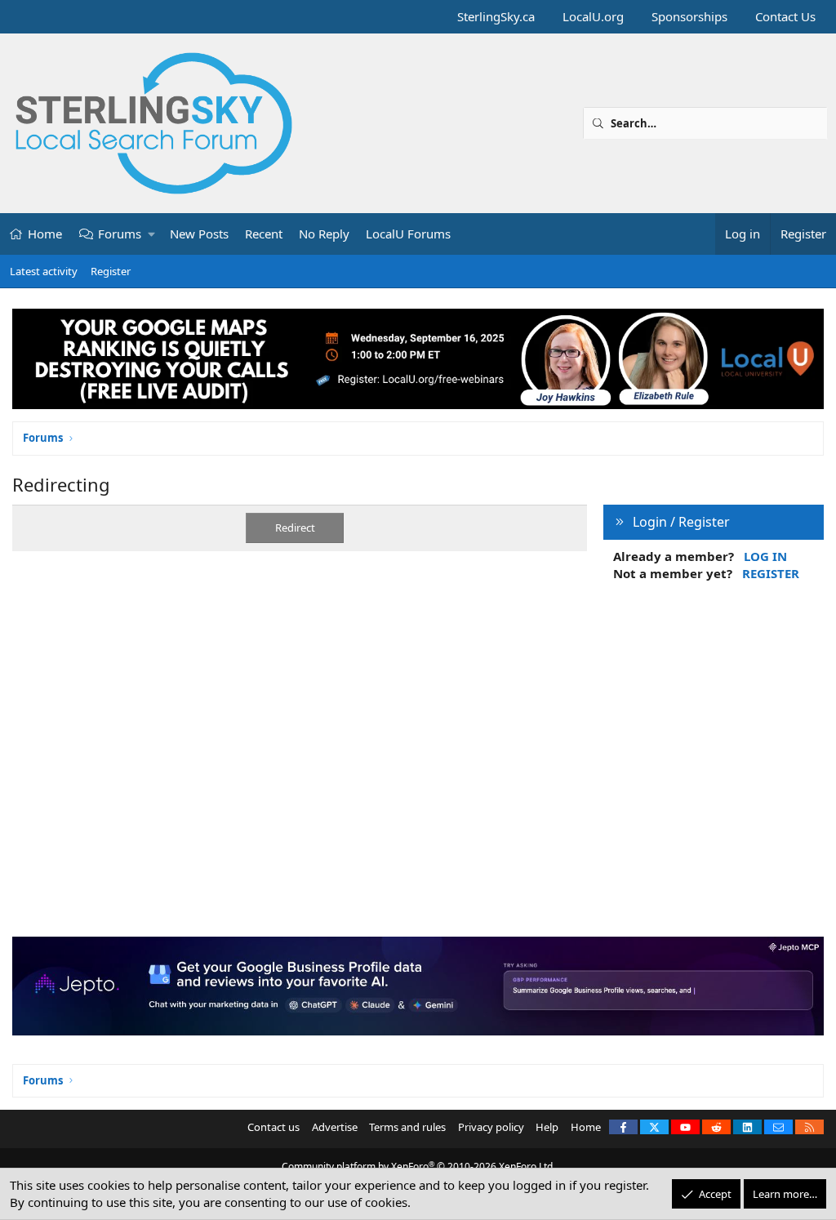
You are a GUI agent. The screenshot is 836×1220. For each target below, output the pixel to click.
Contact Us (785, 16)
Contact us (273, 1127)
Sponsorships (689, 16)
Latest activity (44, 271)
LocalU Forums (408, 233)
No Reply (324, 233)
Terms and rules (407, 1127)
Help (547, 1127)
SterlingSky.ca (496, 16)
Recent (263, 233)
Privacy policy (491, 1127)
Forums (119, 233)
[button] (152, 234)
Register (111, 271)
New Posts (199, 233)
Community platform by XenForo (418, 1166)
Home (45, 233)
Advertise (335, 1127)
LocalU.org (593, 16)
